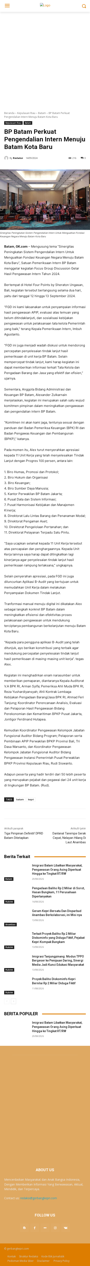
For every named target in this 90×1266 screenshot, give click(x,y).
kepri (31, 799)
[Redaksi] (7, 158)
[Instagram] (55, 1228)
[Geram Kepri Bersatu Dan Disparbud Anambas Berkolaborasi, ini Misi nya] (16, 917)
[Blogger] (24, 1228)
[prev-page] (6, 1001)
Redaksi (18, 158)
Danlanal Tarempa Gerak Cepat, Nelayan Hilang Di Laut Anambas (69, 837)
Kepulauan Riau (26, 113)
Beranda (9, 113)
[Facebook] (35, 1228)
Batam (42, 113)
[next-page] (13, 1001)
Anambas (10, 924)
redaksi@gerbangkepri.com (38, 1198)
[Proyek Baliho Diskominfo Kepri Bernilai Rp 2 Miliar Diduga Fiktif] (16, 985)
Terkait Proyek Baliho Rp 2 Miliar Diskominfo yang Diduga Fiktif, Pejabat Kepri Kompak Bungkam (58, 938)
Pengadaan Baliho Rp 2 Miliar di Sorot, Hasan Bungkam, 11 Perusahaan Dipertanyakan (58, 892)
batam (20, 799)
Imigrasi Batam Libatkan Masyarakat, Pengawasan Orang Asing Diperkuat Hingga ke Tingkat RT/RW (57, 869)
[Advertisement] (45, 59)
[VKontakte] (66, 1228)
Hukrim (9, 901)
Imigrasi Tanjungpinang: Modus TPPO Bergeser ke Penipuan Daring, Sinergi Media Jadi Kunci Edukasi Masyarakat (58, 960)
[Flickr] (45, 1228)
